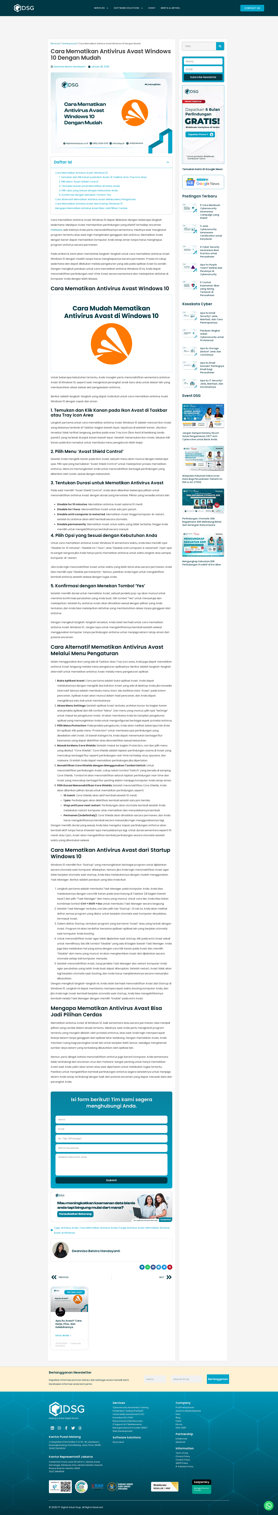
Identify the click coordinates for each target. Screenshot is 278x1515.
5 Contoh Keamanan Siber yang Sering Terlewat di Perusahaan (209, 289)
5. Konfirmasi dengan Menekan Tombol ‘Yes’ (85, 194)
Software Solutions (126, 7)
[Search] (220, 46)
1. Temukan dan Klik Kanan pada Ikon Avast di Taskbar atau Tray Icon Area (103, 177)
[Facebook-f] (66, 1428)
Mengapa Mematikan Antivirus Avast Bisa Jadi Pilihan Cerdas (91, 208)
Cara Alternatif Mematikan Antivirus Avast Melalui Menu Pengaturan (95, 199)
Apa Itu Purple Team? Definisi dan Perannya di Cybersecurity (211, 269)
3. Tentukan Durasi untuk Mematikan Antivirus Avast (89, 186)
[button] (168, 162)
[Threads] (80, 1428)
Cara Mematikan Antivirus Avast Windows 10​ (81, 172)
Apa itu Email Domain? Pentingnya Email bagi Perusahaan (212, 367)
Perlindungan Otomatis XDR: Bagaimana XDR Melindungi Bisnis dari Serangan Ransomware (201, 522)
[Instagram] (59, 1428)
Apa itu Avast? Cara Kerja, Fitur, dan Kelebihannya (69, 1324)
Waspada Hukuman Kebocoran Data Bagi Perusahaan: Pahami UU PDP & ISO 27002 (202, 479)
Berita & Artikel (170, 7)
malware (56, 230)
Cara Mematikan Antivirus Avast (99, 1227)
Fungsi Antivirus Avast (131, 1227)
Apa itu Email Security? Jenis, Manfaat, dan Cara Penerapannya (211, 317)
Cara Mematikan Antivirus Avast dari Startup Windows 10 (89, 203)
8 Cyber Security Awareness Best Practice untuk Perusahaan (209, 251)
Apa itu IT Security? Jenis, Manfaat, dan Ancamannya (211, 384)
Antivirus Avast (70, 1227)
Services (99, 7)
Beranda (55, 43)
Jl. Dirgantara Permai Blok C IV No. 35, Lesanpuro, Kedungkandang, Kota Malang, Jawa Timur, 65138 (75, 1443)
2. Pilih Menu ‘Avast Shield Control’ (79, 181)
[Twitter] (73, 1428)
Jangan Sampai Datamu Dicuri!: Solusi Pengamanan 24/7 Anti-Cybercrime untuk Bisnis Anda (200, 436)
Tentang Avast (69, 43)
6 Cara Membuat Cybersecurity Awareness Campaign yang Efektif (210, 212)
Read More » (63, 1335)
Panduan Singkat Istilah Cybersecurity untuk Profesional (212, 335)
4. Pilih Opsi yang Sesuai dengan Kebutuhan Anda (88, 190)
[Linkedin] (52, 1428)
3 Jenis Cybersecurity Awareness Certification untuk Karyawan (211, 232)
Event (152, 7)
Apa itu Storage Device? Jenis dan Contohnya (210, 351)
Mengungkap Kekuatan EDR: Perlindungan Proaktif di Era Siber (201, 563)
